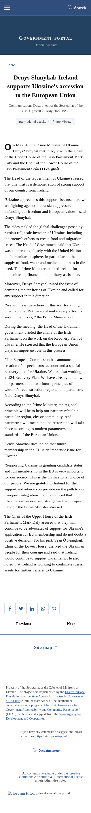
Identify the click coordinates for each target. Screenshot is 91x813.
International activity (32, 121)
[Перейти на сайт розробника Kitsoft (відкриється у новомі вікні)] (22, 793)
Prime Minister (63, 121)
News (11, 65)
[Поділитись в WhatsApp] (43, 608)
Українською (49, 750)
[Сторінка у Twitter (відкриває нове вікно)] (34, 760)
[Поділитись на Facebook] (10, 608)
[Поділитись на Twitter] (21, 608)
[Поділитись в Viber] (54, 608)
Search (80, 8)
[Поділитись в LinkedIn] (32, 608)
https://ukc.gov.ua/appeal (51, 736)
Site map (43, 647)
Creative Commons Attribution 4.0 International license (51, 775)
